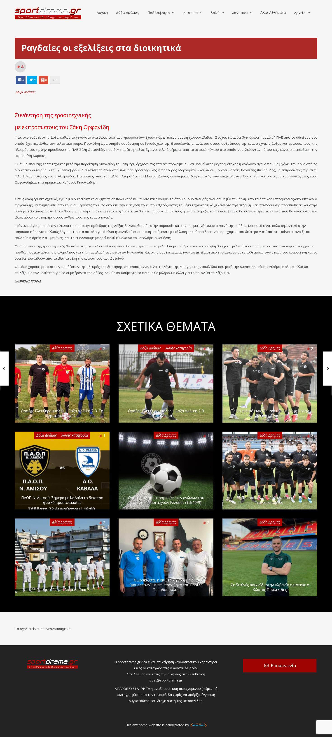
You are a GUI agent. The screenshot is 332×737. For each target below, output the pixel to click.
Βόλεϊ (215, 13)
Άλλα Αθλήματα (273, 12)
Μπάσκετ (190, 13)
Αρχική (102, 12)
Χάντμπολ (240, 13)
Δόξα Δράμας (127, 12)
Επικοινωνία (283, 665)
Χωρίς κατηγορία (178, 348)
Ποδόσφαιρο (158, 13)
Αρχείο (300, 13)
